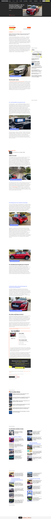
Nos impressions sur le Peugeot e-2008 (19, 152)
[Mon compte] (43, 1)
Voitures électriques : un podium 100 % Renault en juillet (36, 73)
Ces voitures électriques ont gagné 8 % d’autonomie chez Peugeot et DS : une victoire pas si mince (21, 397)
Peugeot (10, 378)
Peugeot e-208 (15, 378)
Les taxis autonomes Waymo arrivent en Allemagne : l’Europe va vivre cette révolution (18, 451)
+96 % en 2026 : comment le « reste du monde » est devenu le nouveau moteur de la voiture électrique (19, 501)
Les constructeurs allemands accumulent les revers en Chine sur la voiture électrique (37, 499)
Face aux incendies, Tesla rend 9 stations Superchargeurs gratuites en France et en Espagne (37, 76)
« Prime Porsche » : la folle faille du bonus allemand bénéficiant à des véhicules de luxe (19, 490)
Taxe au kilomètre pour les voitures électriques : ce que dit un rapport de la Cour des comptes (37, 71)
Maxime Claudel (13, 15)
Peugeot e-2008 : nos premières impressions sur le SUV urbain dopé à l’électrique (21, 401)
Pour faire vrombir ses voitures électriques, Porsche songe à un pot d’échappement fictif (21, 404)
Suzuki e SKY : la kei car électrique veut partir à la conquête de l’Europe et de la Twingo (37, 438)
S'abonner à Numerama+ (19, 367)
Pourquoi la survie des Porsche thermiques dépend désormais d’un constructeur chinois (37, 487)
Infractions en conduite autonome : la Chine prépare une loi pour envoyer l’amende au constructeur (37, 432)
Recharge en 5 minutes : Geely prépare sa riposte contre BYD (19, 432)
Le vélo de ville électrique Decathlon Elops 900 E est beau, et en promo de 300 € (19, 495)
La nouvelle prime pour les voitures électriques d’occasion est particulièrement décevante (37, 474)
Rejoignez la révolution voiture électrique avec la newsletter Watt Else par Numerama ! (21, 394)
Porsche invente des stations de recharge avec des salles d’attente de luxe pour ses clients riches (21, 408)
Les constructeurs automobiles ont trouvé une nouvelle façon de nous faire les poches (37, 67)
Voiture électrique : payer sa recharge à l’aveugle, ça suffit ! (37, 458)
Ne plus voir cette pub (12, 25)
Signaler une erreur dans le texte (13, 375)
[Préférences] (44, 1)
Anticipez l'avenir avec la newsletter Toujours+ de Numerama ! (35, 59)
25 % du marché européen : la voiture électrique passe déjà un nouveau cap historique (37, 452)
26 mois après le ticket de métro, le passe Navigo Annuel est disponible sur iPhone (37, 493)
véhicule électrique (14, 186)
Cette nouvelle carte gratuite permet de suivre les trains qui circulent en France (19, 445)
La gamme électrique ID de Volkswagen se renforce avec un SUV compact (21, 411)
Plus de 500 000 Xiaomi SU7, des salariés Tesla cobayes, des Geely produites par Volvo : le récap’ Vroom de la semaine (38, 64)
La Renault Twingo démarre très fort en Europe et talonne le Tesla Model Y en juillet (37, 446)
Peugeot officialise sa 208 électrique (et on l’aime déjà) (16, 81)
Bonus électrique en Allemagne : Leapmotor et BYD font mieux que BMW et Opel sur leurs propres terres (19, 484)
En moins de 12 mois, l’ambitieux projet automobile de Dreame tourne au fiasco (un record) (18, 457)
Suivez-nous (29, 27)
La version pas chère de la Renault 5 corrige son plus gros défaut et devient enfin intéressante (19, 439)
